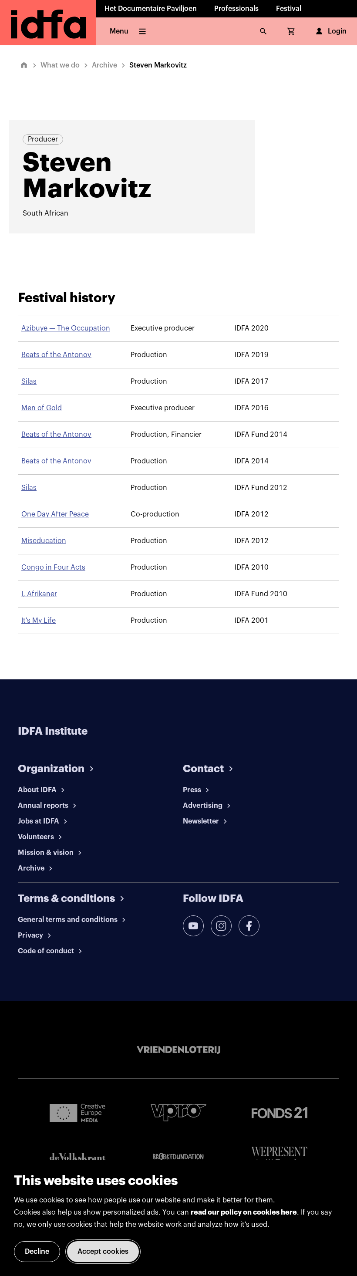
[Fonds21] (279, 1113)
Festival (288, 8)
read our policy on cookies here (244, 1212)
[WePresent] (279, 1156)
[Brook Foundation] (178, 1157)
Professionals (236, 8)
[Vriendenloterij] (178, 1050)
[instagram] (221, 925)
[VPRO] (178, 1112)
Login (337, 31)
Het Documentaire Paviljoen (150, 8)
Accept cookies (102, 1251)
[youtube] (193, 925)
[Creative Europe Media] (77, 1112)
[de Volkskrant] (77, 1156)
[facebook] (249, 925)
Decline (37, 1251)
